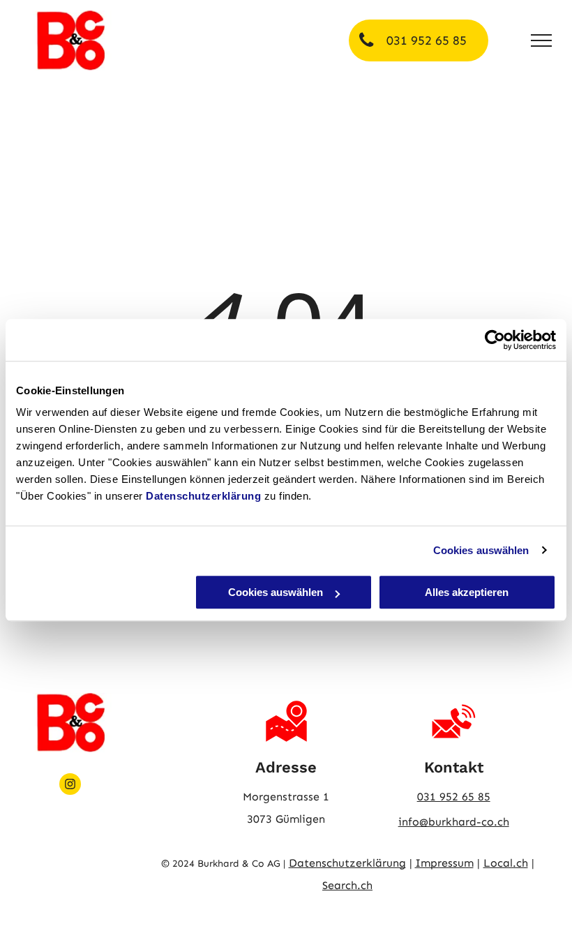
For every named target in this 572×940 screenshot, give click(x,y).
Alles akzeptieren (467, 592)
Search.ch (347, 885)
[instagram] (70, 785)
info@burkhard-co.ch (453, 821)
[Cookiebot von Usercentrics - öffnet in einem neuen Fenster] (495, 339)
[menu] (541, 40)
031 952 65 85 (453, 796)
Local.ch (505, 863)
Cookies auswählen (481, 550)
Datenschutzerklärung (203, 496)
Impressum (444, 863)
